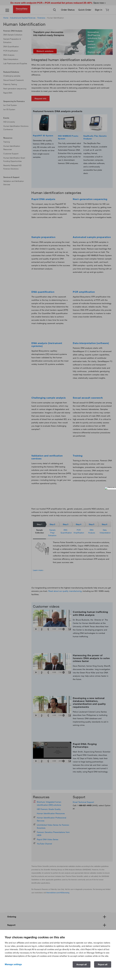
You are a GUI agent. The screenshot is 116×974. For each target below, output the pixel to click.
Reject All (102, 964)
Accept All (81, 964)
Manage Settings (13, 964)
